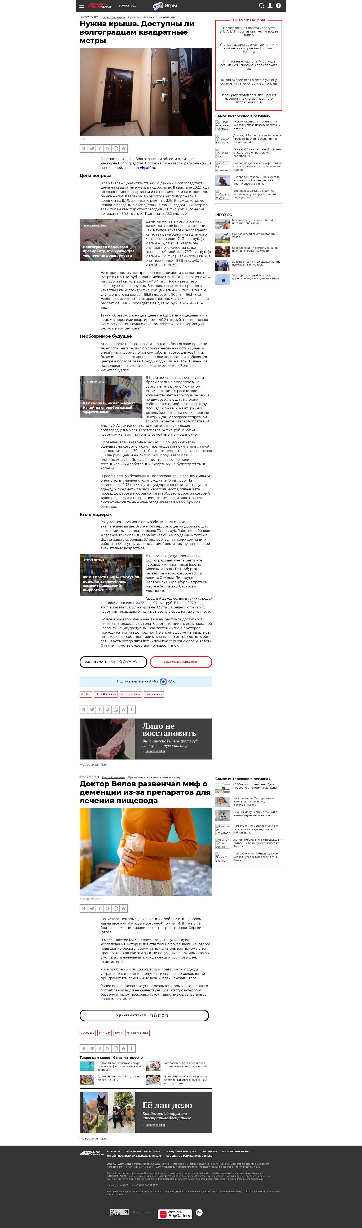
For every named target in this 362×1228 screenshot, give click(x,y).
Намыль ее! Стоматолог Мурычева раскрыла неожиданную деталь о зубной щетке (255, 829)
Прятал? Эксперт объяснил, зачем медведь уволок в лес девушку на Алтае (255, 857)
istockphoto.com (90, 898)
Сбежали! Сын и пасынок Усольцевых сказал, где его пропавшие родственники (257, 153)
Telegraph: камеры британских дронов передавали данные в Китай (255, 277)
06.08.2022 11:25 (89, 17)
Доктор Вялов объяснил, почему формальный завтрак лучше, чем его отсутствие (185, 1080)
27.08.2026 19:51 (89, 777)
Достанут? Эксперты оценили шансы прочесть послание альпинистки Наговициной (257, 139)
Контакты (113, 1151)
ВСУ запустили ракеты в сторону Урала (253, 235)
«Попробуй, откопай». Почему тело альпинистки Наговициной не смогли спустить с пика (256, 180)
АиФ (82, 138)
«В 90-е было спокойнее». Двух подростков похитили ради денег (255, 786)
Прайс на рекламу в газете (142, 1151)
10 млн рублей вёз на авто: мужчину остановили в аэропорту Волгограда (249, 81)
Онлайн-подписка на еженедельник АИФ (134, 1156)
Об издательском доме (180, 1151)
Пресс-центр (209, 1151)
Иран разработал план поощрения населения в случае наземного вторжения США (249, 98)
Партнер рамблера (143, 1212)
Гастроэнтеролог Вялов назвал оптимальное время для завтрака (186, 1064)
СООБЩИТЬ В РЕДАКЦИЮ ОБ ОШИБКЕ (189, 1156)
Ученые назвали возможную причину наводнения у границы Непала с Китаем (249, 48)
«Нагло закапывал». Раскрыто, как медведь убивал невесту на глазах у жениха (256, 125)
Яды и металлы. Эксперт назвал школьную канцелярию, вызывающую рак (254, 801)
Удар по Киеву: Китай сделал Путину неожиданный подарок (256, 263)
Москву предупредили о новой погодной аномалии (252, 222)
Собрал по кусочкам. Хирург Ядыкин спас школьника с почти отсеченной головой (257, 166)
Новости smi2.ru (93, 765)
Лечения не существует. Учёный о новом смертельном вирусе (255, 813)
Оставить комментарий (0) (181, 662)
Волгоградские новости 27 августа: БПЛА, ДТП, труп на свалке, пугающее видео (249, 31)
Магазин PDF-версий (235, 1151)
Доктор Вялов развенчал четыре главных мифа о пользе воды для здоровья (119, 1066)
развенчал (110, 994)
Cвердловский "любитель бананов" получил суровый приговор (255, 249)
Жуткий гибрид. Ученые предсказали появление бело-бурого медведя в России (257, 843)
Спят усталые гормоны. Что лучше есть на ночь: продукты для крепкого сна (248, 65)
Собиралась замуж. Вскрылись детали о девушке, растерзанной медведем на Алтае (255, 194)
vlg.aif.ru (147, 168)
